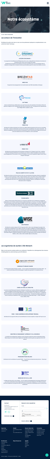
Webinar (26, 443)
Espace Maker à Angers (29, 431)
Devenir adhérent (26, 421)
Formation (27, 442)
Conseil (14, 428)
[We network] (6, 3)
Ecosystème (3, 449)
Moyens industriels (29, 428)
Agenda (26, 440)
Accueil (2, 34)
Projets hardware (4, 429)
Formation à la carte (40, 432)
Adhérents (3, 443)
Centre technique (4, 442)
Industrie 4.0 (3, 431)
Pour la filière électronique (17, 432)
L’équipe (2, 448)
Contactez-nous (8, 416)
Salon (26, 446)
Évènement (27, 445)
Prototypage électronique (29, 429)
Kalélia (19, 456)
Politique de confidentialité (12, 456)
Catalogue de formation (41, 429)
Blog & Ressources (17, 440)
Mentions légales (4, 456)
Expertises (3, 428)
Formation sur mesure (41, 431)
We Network (4, 440)
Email (23, 405)
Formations (39, 428)
